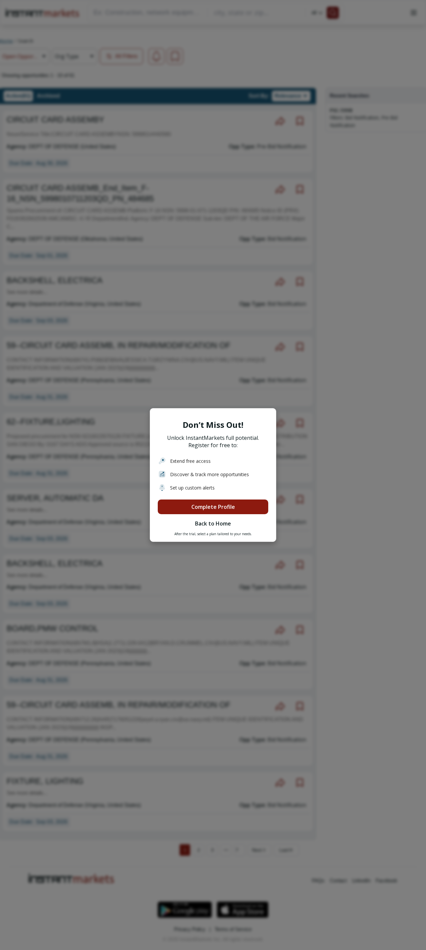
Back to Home (213, 523)
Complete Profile (213, 507)
